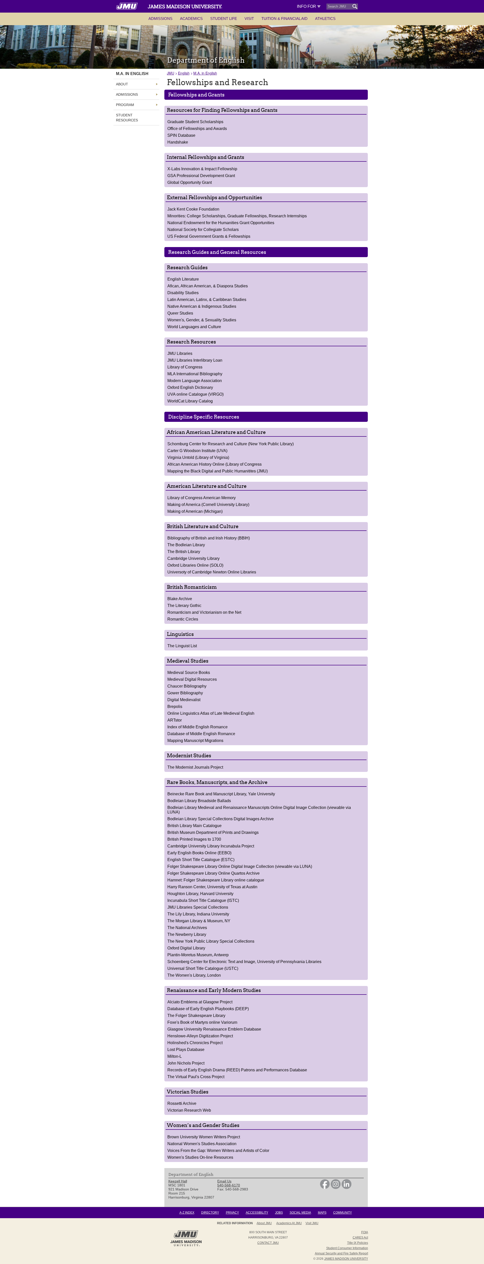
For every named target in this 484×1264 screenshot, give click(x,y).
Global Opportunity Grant (189, 182)
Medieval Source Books (188, 672)
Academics (191, 18)
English (184, 73)
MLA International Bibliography (194, 374)
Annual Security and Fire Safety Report (341, 1253)
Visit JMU (312, 1223)
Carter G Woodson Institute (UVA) (197, 451)
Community (342, 1212)
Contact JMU (268, 1243)
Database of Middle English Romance (201, 734)
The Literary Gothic (184, 605)
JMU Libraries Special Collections (197, 907)
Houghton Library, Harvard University (200, 894)
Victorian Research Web (189, 1110)
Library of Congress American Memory (201, 498)
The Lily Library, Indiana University (198, 914)
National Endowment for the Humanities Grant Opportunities (220, 223)
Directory (210, 1212)
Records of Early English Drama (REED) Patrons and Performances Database (237, 1070)
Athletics (325, 18)
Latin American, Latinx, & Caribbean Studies (206, 299)
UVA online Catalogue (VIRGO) (195, 394)
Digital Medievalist (183, 700)
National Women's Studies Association (201, 1144)
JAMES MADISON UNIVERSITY (346, 1258)
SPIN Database (181, 135)
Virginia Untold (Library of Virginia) (198, 457)
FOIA (364, 1232)
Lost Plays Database (185, 1049)
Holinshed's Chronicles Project (195, 1043)
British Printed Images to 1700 (194, 839)
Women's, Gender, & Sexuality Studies (201, 320)
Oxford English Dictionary (190, 387)
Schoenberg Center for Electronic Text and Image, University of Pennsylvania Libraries (244, 962)
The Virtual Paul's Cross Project (195, 1077)
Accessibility (257, 1212)
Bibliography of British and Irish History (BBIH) (208, 538)
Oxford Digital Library (186, 948)
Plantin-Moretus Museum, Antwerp (198, 955)
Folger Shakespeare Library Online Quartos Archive (213, 873)
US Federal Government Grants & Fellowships (208, 236)
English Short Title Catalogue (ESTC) (200, 860)
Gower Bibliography (185, 693)
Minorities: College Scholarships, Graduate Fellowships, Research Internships (237, 216)
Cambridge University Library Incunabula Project (210, 846)
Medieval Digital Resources (192, 679)
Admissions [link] (127, 94)
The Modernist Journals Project (195, 767)
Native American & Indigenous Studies (201, 306)
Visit (249, 18)
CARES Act (360, 1237)
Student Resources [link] (127, 117)
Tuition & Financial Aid (284, 18)
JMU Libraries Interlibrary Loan (194, 360)
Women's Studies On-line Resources (200, 1157)
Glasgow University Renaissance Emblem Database (214, 1029)
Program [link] (125, 105)
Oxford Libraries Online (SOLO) (195, 565)
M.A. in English (205, 73)
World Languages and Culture (194, 327)
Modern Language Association (194, 381)
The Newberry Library (186, 934)
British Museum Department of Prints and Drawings (213, 832)
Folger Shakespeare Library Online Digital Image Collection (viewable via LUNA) (239, 866)
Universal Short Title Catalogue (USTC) (202, 968)
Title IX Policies (357, 1243)
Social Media (300, 1212)
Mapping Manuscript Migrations (195, 740)
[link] (325, 1188)
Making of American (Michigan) (195, 511)
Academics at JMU (289, 1223)
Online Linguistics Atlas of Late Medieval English (210, 713)
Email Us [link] (224, 1181)
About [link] (122, 84)
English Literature (183, 279)
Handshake (177, 142)
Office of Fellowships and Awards (197, 128)
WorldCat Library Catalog (190, 401)
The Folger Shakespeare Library (196, 1015)
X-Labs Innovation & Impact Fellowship (202, 169)
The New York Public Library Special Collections (210, 941)
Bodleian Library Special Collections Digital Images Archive (220, 819)
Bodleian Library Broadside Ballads (199, 801)
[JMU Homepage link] (186, 1245)
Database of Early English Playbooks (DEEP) (208, 1009)
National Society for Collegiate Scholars (203, 229)
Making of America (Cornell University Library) (208, 504)
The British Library (183, 552)
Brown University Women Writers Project (203, 1137)
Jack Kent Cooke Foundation (193, 209)
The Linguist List (182, 646)
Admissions (160, 18)
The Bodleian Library (186, 545)
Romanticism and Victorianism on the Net (204, 612)
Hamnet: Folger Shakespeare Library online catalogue (215, 880)
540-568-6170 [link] (228, 1185)
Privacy (232, 1212)
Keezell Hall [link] (177, 1181)
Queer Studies (180, 313)
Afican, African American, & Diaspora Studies (207, 286)
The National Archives (187, 928)
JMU (170, 73)
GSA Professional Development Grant (201, 176)
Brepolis (174, 706)
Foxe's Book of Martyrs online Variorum (202, 1022)
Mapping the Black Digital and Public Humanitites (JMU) (217, 471)
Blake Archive (179, 599)
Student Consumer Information (347, 1248)
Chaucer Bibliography (186, 686)
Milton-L (174, 1056)
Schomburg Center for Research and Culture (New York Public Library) (230, 444)
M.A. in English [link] (132, 74)
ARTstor (174, 720)
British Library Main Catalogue (194, 826)
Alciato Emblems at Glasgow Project (199, 1002)
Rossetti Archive (181, 1103)
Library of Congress (184, 367)
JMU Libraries (179, 353)
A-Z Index (186, 1212)
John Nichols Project (185, 1063)
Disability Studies (183, 293)
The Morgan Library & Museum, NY (198, 921)
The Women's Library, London (194, 975)
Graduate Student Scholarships (195, 122)
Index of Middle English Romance (197, 727)
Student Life (223, 18)
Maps (322, 1212)
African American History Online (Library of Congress (214, 464)
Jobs (279, 1212)
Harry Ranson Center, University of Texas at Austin (212, 887)
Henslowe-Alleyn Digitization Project (200, 1036)
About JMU (264, 1223)
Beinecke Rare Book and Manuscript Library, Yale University (221, 794)
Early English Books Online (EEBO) (199, 853)
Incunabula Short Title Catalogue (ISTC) (203, 900)
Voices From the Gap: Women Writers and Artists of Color (218, 1150)
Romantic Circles (182, 619)
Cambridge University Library (193, 558)
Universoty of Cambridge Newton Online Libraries (211, 572)
